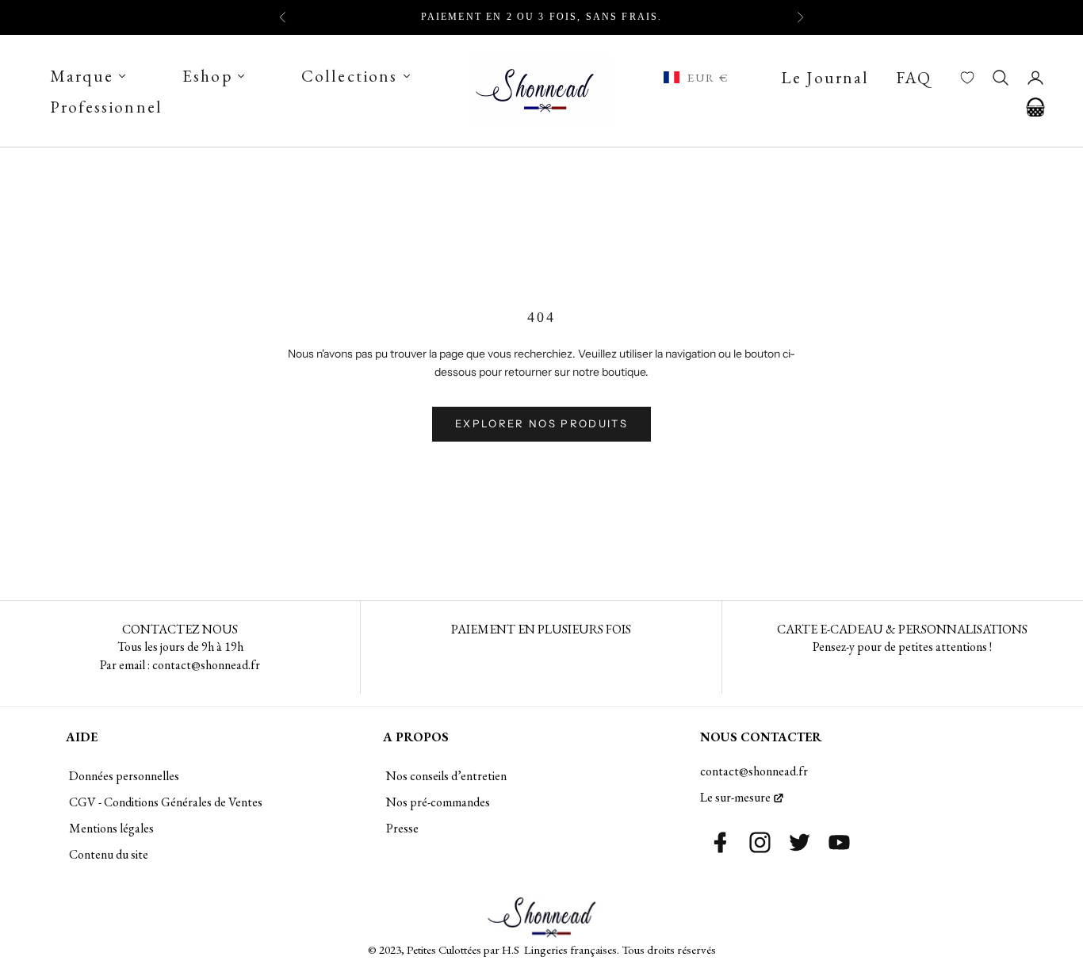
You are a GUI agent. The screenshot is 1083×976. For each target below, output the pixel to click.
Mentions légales (111, 828)
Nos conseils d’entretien (446, 775)
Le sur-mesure (735, 797)
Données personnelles (124, 775)
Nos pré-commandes (438, 802)
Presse (402, 828)
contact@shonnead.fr (754, 771)
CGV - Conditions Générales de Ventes (165, 802)
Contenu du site (108, 854)
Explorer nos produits (541, 423)
